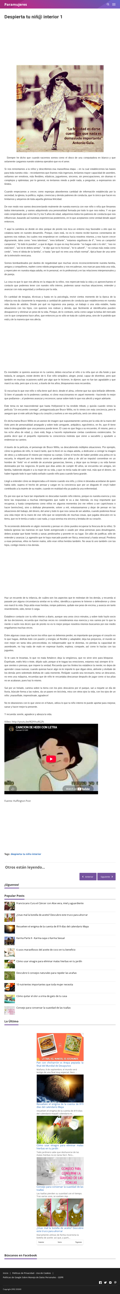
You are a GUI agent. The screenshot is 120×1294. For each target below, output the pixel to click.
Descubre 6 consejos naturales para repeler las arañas (46, 973)
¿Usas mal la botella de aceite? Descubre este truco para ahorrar (52, 914)
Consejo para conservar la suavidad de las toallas (43, 1007)
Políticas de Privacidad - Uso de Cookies (31, 1273)
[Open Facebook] (100, 1282)
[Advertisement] (60, 40)
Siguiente (78, 1242)
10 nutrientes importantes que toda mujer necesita (44, 984)
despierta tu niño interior (26, 854)
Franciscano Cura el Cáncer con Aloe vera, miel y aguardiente (50, 903)
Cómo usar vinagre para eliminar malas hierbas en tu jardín (49, 961)
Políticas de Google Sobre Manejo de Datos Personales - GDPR (33, 1277)
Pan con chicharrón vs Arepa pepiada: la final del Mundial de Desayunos (60, 1064)
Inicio (60, 1242)
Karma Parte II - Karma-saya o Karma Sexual (40, 938)
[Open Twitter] (105, 1282)
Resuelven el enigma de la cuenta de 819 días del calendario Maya (52, 926)
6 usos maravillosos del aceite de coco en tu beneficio (46, 949)
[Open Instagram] (110, 1282)
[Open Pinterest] (115, 1282)
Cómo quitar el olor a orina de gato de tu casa (41, 996)
